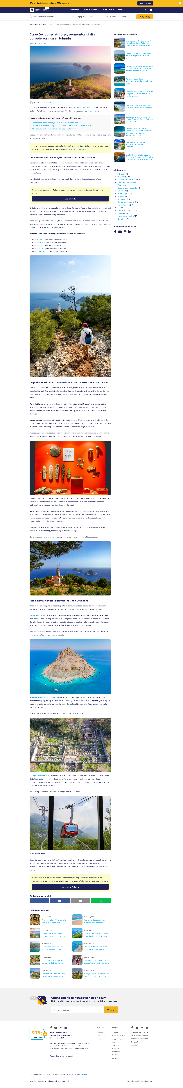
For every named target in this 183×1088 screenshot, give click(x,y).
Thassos (115, 1045)
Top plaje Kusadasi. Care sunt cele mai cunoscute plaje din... (94, 922)
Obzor (114, 1042)
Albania (121, 174)
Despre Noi (135, 1042)
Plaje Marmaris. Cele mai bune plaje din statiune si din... (52, 949)
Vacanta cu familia (126, 216)
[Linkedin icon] (66, 1028)
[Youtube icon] (56, 1028)
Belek (41, 242)
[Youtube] (120, 231)
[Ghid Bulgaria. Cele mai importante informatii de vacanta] (120, 144)
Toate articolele (124, 210)
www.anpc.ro (84, 1074)
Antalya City (93, 111)
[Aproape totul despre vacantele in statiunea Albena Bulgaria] (120, 81)
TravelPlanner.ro (35, 24)
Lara (41, 239)
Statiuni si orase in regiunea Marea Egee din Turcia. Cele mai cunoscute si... (139, 119)
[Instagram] (125, 231)
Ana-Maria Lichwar (49, 103)
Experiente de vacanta (127, 188)
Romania (121, 199)
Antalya (115, 1058)
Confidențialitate (147, 1081)
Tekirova (41, 251)
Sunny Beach (117, 1039)
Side (40, 245)
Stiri (119, 207)
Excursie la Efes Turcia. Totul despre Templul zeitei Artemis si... (96, 962)
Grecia (120, 191)
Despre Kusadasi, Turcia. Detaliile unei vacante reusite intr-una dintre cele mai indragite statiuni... (138, 131)
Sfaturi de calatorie (126, 202)
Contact (134, 1045)
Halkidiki (115, 1048)
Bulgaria (121, 177)
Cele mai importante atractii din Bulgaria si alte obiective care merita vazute (139, 93)
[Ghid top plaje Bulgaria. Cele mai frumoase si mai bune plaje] (120, 106)
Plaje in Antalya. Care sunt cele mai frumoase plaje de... (96, 948)
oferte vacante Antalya (77, 149)
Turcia (51, 24)
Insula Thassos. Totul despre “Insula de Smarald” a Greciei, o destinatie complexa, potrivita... (139, 157)
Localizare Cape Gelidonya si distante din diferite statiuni (56, 122)
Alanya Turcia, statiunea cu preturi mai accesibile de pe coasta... (53, 935)
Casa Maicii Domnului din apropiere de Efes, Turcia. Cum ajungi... (52, 962)
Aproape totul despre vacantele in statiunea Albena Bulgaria (139, 81)
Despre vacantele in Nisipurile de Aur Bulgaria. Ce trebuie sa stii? (139, 55)
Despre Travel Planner (127, 182)
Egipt (120, 185)
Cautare (145, 16)
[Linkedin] (129, 231)
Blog (44, 24)
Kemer (41, 248)
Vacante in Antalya (70, 887)
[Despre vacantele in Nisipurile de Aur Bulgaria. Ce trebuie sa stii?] (120, 55)
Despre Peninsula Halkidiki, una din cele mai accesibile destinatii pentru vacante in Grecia (139, 68)
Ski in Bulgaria (124, 205)
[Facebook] (115, 231)
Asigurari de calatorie (139, 1032)
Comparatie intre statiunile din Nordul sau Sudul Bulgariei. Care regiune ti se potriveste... (139, 43)
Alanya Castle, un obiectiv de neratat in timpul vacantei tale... (96, 976)
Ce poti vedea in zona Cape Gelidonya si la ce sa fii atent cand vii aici (61, 126)
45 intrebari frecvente (139, 1035)
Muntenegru (123, 193)
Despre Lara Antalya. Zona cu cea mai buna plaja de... (53, 974)
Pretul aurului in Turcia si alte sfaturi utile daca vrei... (54, 921)
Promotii (121, 196)
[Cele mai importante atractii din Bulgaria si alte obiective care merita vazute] (120, 93)
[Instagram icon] (62, 1028)
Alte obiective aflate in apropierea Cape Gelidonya (54, 129)
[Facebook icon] (52, 1028)
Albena (115, 1033)
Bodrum (115, 1055)
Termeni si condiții (133, 1081)
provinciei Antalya (84, 107)
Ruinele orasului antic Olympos (43, 697)
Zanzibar (121, 219)
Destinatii (74, 10)
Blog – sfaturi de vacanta (113, 10)
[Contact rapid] (151, 10)
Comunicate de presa (127, 179)
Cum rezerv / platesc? (139, 1039)
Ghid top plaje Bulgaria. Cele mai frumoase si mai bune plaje (139, 106)
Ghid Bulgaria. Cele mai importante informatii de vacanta (136, 144)
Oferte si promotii (90, 10)
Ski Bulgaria (101, 1036)
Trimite (111, 1010)
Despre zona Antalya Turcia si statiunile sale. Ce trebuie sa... (96, 935)
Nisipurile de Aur (118, 1036)
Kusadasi (116, 1052)
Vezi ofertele (145, 3)
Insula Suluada (36, 615)
